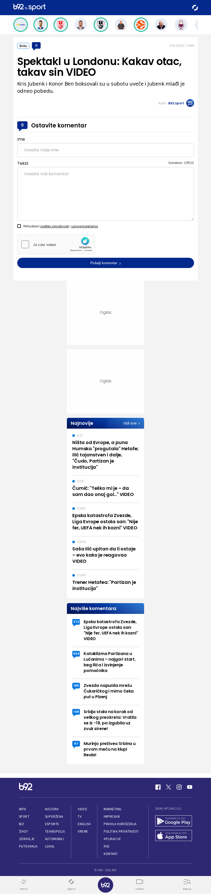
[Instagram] (179, 787)
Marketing (112, 809)
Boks (23, 46)
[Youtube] (189, 787)
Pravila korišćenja (120, 824)
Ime (21, 139)
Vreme (83, 831)
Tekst (23, 163)
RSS (106, 846)
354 (76, 653)
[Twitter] (168, 787)
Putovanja (28, 846)
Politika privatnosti (121, 831)
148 (76, 711)
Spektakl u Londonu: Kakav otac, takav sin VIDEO (99, 66)
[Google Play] (173, 821)
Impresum (112, 816)
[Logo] (29, 7)
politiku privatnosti (54, 226)
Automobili (54, 839)
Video (82, 809)
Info (22, 809)
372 (76, 622)
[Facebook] (158, 787)
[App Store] (173, 836)
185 (76, 685)
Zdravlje (27, 839)
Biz (21, 824)
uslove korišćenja (84, 226)
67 (76, 743)
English (84, 824)
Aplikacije (112, 839)
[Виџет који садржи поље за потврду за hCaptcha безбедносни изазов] (56, 244)
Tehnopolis (55, 831)
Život (23, 831)
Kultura (52, 809)
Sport (24, 816)
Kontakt (111, 854)
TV (80, 816)
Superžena (54, 816)
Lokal (50, 846)
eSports (52, 824)
